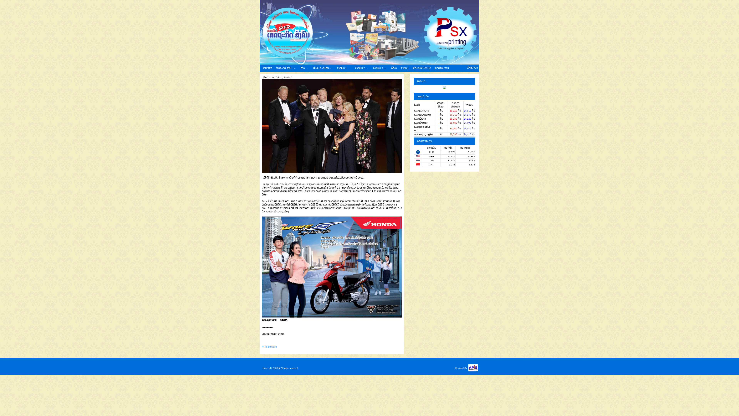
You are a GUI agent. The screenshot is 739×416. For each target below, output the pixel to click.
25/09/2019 (270, 347)
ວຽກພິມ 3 (378, 68)
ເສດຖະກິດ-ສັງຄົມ (284, 68)
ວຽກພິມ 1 (342, 68)
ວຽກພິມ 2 (360, 68)
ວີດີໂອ (394, 68)
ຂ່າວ (303, 68)
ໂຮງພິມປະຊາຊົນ (321, 68)
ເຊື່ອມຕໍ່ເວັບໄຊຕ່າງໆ (421, 68)
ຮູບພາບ (404, 68)
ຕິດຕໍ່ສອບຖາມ (442, 68)
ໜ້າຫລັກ (267, 68)
